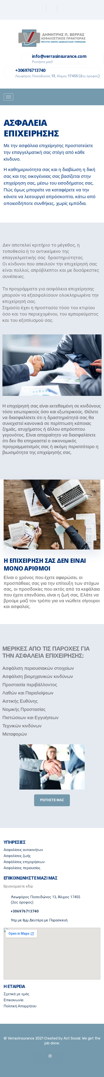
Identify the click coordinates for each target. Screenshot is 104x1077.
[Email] (58, 1058)
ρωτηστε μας (52, 800)
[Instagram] (62, 8)
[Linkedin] (52, 8)
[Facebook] (41, 8)
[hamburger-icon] (8, 96)
